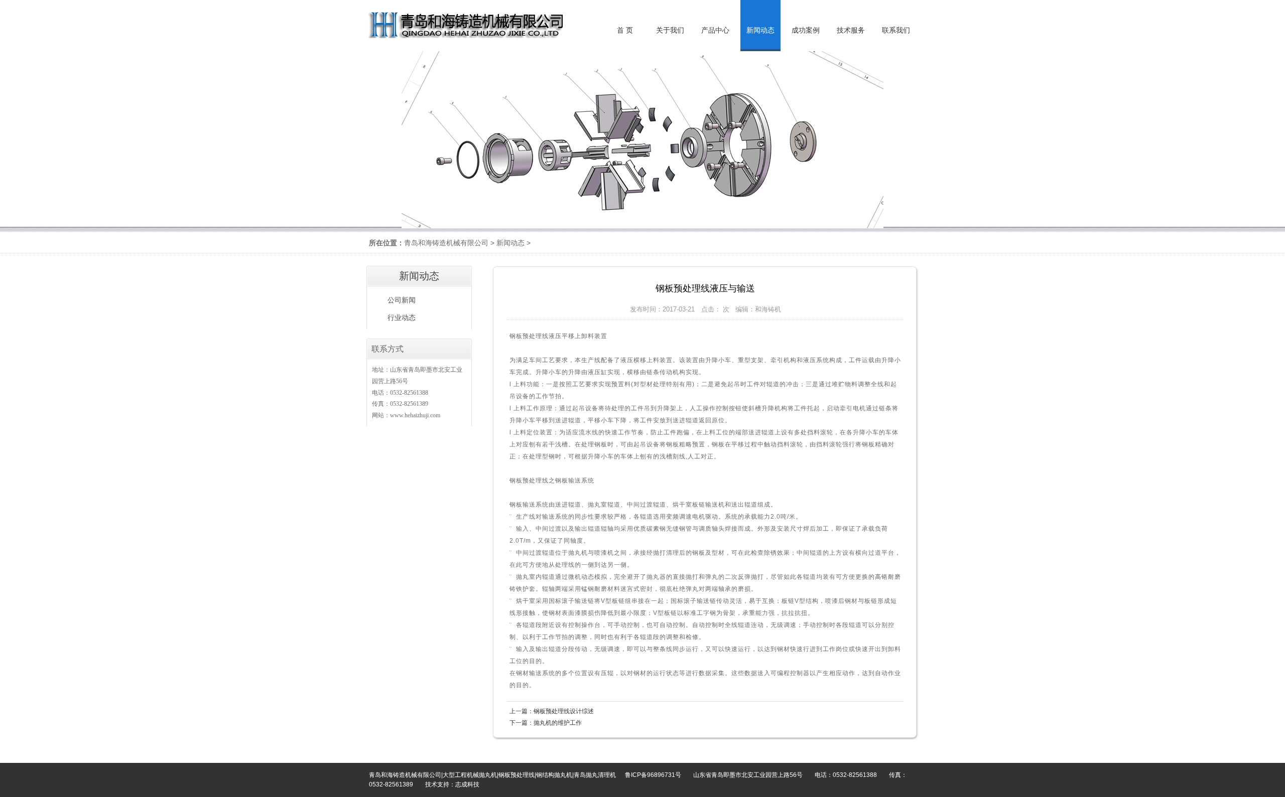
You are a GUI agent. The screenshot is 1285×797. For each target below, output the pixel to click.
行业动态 (402, 318)
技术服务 (851, 30)
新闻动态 (510, 243)
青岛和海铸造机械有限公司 (446, 243)
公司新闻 (402, 300)
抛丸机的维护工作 (558, 722)
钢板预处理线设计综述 (564, 711)
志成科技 (467, 784)
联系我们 (896, 30)
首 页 (625, 30)
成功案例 (806, 30)
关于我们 (670, 30)
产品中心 (715, 30)
